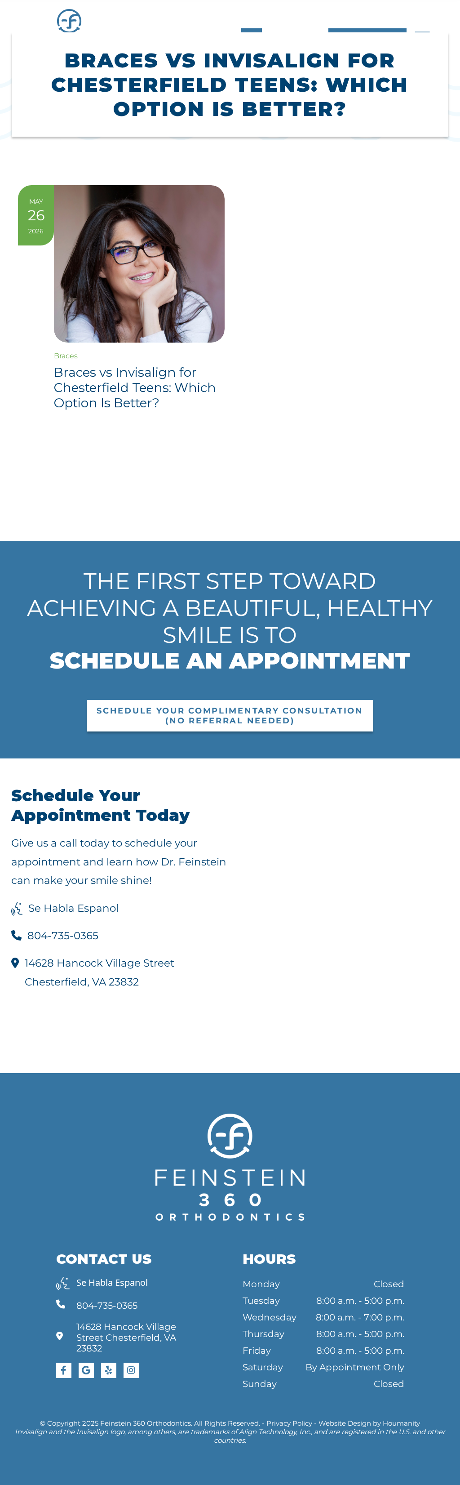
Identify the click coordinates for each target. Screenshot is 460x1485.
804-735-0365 (62, 935)
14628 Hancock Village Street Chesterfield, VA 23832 (99, 972)
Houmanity (401, 1423)
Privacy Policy (289, 1423)
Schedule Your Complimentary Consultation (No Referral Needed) (230, 716)
